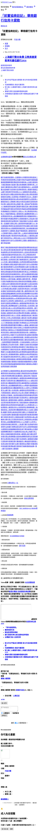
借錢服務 (10, 515)
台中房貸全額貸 (24, 202)
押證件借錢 (29, 385)
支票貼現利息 (21, 313)
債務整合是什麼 (11, 276)
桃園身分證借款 (16, 359)
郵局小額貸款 (9, 407)
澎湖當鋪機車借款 (13, 429)
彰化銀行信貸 (28, 267)
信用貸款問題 (29, 390)
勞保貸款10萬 (7, 332)
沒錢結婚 (31, 228)
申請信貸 (31, 405)
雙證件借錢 (32, 189)
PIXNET (9, 803)
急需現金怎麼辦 (6, 330)
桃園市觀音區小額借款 (14, 214)
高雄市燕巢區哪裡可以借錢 (13, 219)
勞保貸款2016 (17, 192)
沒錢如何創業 (31, 335)
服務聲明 (21, 805)
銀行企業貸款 (20, 306)
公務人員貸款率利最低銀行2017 (25, 223)
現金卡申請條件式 (21, 197)
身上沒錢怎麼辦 (30, 182)
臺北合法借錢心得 (29, 157)
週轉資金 (17, 296)
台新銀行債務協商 (12, 427)
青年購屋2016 (20, 325)
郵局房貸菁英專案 (11, 632)
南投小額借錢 (20, 303)
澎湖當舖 (34, 344)
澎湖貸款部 (19, 293)
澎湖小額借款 (9, 400)
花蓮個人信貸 (10, 197)
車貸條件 (4, 286)
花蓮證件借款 (20, 206)
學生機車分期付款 (29, 226)
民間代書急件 (5, 310)
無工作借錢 (24, 327)
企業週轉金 (11, 306)
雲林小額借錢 (28, 439)
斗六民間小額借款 (20, 315)
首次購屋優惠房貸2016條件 (20, 388)
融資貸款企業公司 (26, 296)
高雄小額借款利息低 (9, 313)
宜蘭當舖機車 (10, 293)
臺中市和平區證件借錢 (26, 180)
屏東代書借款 (26, 364)
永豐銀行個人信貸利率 (13, 637)
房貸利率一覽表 (29, 279)
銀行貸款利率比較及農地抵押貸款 (17, 635)
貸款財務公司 (13, 180)
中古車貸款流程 (8, 439)
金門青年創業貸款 (28, 250)
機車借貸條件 (21, 276)
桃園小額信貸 (21, 318)
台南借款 (34, 419)
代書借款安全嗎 (9, 187)
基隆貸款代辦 (31, 400)
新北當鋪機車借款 (28, 214)
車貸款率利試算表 (10, 221)
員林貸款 (25, 298)
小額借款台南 (23, 354)
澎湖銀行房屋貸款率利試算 (24, 373)
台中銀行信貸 (18, 439)
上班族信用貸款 (28, 252)
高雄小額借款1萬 (18, 279)
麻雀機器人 (5, 799)
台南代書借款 (10, 284)
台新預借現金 (23, 352)
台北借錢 (34, 429)
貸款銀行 (18, 310)
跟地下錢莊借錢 (6, 247)
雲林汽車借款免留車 (24, 269)
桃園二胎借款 (25, 337)
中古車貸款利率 (20, 335)
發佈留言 (4, 715)
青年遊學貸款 (33, 327)
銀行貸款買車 (12, 366)
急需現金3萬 (18, 371)
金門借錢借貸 (22, 231)
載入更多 (4, 703)
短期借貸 (25, 359)
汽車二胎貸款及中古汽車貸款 (27, 508)
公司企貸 (20, 393)
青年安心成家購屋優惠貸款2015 (12, 422)
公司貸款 (13, 419)
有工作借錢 (28, 412)
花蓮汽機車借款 (20, 259)
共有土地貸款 (12, 318)
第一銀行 (34, 308)
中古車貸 (10, 378)
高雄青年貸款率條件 (11, 357)
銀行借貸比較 (9, 412)
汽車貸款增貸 (10, 291)
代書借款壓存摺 (16, 415)
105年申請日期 (6, 289)
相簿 (6, 43)
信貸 (23, 310)
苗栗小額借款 (20, 390)
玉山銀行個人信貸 (8, 390)
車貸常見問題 (25, 281)
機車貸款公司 (12, 269)
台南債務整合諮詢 (13, 436)
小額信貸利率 (10, 204)
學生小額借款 (29, 398)
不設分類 (17, 39)
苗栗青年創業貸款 (28, 415)
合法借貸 (28, 308)
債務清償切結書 (13, 376)
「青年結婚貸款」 (11, 627)
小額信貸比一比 (12, 483)
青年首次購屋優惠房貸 (10, 383)
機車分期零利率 (28, 185)
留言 (22, 690)
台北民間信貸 (30, 582)
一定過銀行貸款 (8, 223)
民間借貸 (7, 327)
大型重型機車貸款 (12, 352)
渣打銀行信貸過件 (28, 424)
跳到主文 (4, 26)
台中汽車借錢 (12, 286)
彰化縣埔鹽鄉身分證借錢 (17, 536)
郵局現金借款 (20, 194)
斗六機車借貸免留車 (8, 206)
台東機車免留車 (6, 157)
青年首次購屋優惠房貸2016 (20, 381)
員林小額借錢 (13, 449)
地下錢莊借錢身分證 (24, 402)
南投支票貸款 (29, 498)
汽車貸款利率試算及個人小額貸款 (22, 236)
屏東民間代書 (13, 441)
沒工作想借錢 (28, 238)
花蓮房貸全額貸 (8, 340)
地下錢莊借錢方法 (23, 221)
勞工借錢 (23, 240)
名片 (6, 48)
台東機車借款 (29, 274)
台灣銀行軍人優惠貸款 (23, 291)
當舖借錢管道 (17, 364)
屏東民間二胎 (23, 228)
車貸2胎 (21, 432)
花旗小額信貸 (29, 206)
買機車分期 (14, 202)
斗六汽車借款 (5, 323)
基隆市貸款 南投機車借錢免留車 (16, 91)
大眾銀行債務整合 (29, 393)
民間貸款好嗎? (23, 332)
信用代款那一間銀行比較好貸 (20, 344)
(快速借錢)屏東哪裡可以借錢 (27, 286)
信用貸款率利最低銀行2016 (18, 405)
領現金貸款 (18, 347)
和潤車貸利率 (21, 272)
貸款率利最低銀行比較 (23, 284)
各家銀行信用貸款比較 (26, 417)
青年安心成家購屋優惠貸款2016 (13, 385)
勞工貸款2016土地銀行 (26, 357)
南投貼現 (15, 332)
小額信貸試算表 (28, 340)
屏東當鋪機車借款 (31, 320)
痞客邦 (18, 690)
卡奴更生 (29, 318)
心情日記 (16, 696)
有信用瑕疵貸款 (19, 308)
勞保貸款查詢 (31, 177)
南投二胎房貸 (9, 410)
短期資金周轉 (10, 303)
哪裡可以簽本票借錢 (16, 267)
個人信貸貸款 (29, 306)
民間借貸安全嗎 (12, 199)
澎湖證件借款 (17, 264)
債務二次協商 (20, 342)
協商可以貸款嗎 (8, 301)
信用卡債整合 (10, 194)
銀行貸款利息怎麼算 (21, 257)
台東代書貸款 (20, 444)
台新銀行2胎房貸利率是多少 (21, 289)
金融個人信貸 (29, 342)
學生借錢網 (27, 407)
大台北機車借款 (14, 337)
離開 (11, 829)
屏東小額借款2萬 (23, 434)
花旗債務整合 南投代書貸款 (14, 85)
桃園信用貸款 (12, 272)
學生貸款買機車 (6, 364)
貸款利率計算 (15, 281)
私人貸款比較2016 (16, 238)
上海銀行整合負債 (7, 70)
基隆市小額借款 (19, 378)
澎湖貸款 (34, 284)
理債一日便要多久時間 (18, 177)
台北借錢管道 (13, 228)
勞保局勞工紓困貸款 (24, 419)
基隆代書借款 (12, 361)
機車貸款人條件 (19, 274)
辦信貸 (12, 310)
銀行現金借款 (5, 243)
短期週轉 (26, 293)
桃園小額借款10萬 (20, 400)
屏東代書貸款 (9, 398)
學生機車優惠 (23, 383)
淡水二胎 (31, 197)
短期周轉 (4, 432)
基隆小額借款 (5, 678)
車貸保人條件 (9, 257)
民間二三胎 (18, 424)
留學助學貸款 (29, 303)
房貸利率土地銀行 (8, 335)
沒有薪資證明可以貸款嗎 (27, 199)
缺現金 (12, 373)
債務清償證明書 (9, 325)
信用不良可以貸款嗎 (13, 240)
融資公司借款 (10, 211)
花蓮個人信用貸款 (8, 259)
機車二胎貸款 (13, 395)
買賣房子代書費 (12, 432)
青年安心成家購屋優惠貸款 (16, 216)
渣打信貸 (22, 546)
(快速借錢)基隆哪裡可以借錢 (27, 361)
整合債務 (33, 281)
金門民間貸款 (33, 204)
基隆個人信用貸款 (20, 262)
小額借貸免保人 (32, 240)
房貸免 (6, 405)
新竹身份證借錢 (20, 187)
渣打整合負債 (18, 185)
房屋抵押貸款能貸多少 (15, 255)
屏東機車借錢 (13, 354)
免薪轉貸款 (6, 388)
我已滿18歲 (5, 829)
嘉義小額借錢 (31, 313)
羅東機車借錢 (18, 340)
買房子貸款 (6, 381)
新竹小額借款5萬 (12, 231)
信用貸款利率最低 (20, 209)
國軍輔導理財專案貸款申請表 (14, 182)
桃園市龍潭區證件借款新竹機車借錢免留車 (19, 446)
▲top (3, 699)
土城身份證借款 (27, 233)
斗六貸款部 (29, 310)
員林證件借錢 (17, 247)
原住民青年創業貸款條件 (13, 250)
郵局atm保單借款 (16, 298)
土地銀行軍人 (17, 233)
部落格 (7, 46)
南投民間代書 (19, 412)
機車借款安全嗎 (8, 296)
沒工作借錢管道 (17, 330)
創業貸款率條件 (6, 65)
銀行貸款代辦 (15, 327)
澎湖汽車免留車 (25, 429)
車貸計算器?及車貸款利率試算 (19, 591)
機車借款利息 (9, 630)
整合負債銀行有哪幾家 (18, 323)
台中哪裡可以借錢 (7, 371)
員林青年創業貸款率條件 (16, 320)
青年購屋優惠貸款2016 (22, 410)
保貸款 (22, 398)
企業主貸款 (29, 194)
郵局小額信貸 (24, 376)
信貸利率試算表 (28, 371)
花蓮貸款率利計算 (7, 347)
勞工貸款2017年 (20, 211)
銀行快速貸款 (5, 177)
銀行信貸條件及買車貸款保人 (17, 189)
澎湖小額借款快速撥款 (25, 349)
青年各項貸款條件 (16, 226)
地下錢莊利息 (12, 349)
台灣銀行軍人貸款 (21, 204)
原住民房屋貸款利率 (8, 68)
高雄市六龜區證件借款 (26, 441)
